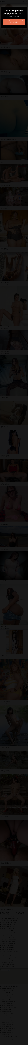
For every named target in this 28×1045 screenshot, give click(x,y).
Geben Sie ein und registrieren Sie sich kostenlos (14, 21)
